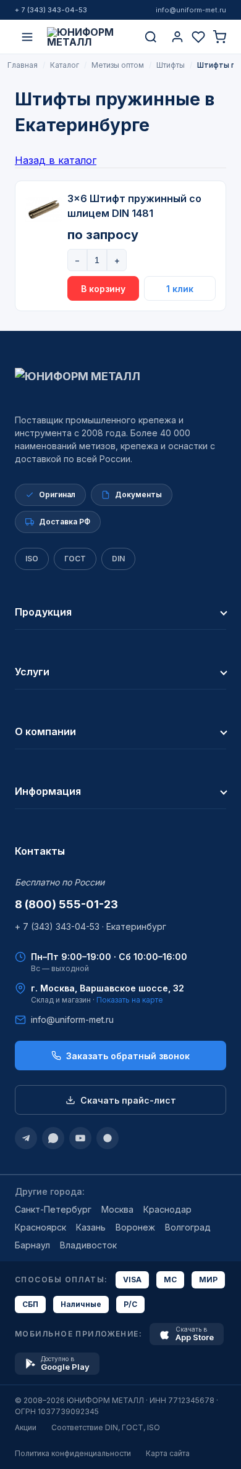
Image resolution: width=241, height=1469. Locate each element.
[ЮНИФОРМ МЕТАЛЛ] (89, 37)
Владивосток (88, 1245)
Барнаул (32, 1245)
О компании (45, 731)
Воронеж (135, 1227)
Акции (25, 1427)
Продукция (43, 612)
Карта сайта (168, 1453)
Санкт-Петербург (53, 1209)
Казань (91, 1227)
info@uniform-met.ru (191, 10)
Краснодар (167, 1209)
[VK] (107, 1138)
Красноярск (40, 1227)
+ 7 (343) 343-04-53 (51, 10)
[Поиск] (150, 37)
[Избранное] (198, 37)
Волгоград (188, 1227)
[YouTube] (80, 1138)
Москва (117, 1209)
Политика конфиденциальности (73, 1453)
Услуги (32, 671)
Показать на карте (129, 999)
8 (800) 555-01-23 (66, 904)
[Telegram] (26, 1138)
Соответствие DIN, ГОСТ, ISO (105, 1427)
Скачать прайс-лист (128, 1100)
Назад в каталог (55, 160)
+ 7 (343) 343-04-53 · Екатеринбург (90, 926)
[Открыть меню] (27, 37)
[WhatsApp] (53, 1138)
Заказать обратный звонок (128, 1056)
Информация (48, 791)
